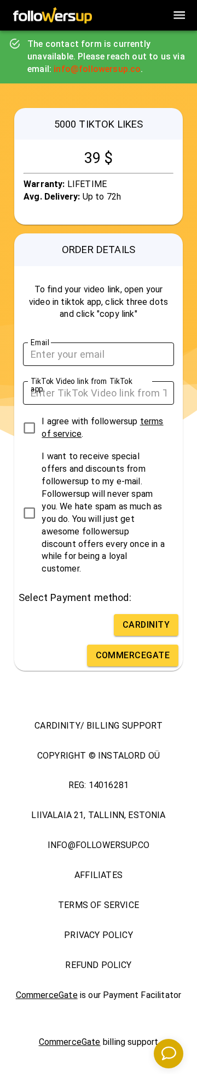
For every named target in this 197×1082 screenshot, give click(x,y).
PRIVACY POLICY (98, 935)
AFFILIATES (98, 875)
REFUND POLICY (98, 965)
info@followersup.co (97, 69)
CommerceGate (47, 995)
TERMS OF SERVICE (98, 905)
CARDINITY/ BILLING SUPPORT (98, 725)
